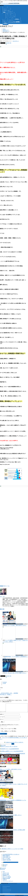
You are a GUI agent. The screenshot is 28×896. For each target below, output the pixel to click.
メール (2, 716)
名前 (1, 714)
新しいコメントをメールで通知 (9, 728)
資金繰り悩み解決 (7, 859)
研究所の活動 (6, 874)
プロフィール (6, 872)
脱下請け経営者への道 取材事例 (9, 693)
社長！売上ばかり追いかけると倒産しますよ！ (16, 672)
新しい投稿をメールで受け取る (9, 731)
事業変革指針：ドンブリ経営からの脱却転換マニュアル (13, 800)
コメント (2, 711)
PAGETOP (2, 869)
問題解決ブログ (6, 875)
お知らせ (5, 887)
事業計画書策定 (6, 855)
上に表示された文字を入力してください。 (10, 724)
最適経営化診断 (6, 878)
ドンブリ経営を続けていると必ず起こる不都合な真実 (12, 829)
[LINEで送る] (9, 42)
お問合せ (5, 879)
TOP (4, 871)
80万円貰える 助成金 (6, 694)
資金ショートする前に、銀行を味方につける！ (16, 625)
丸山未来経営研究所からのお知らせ (11, 854)
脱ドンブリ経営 (19, 624)
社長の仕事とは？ (16, 41)
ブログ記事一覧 (6, 885)
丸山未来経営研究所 (10, 895)
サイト (1, 719)
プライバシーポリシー (8, 881)
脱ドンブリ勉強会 (7, 876)
